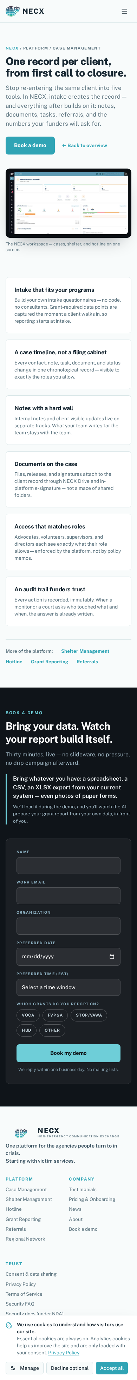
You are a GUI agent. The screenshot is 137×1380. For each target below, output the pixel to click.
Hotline (14, 661)
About (76, 1219)
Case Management (26, 1189)
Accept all (112, 1368)
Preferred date (36, 943)
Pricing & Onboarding (92, 1199)
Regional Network (25, 1239)
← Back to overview (84, 145)
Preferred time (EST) (42, 974)
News (75, 1209)
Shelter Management (85, 651)
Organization (34, 912)
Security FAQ (20, 1304)
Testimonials (83, 1189)
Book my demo (68, 1053)
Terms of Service (24, 1294)
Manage (29, 1368)
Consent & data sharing (31, 1274)
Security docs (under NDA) (35, 1313)
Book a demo (30, 145)
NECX (12, 48)
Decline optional (70, 1368)
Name (23, 852)
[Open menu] (124, 11)
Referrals (87, 661)
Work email (31, 882)
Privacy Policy (21, 1284)
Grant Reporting (49, 661)
